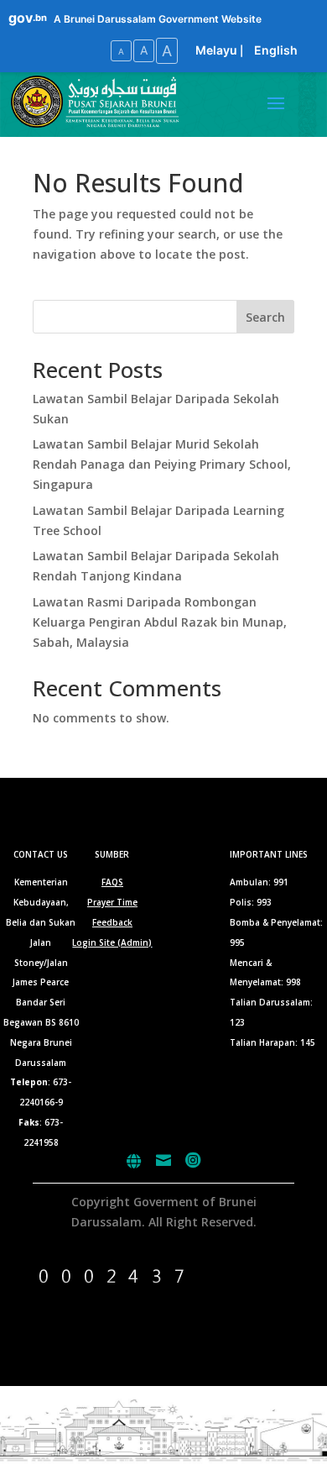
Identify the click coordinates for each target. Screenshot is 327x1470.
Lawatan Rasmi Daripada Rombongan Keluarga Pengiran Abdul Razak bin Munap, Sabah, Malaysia (160, 622)
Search (265, 317)
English (276, 50)
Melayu (216, 50)
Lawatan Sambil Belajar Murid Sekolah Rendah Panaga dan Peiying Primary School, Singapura (162, 464)
